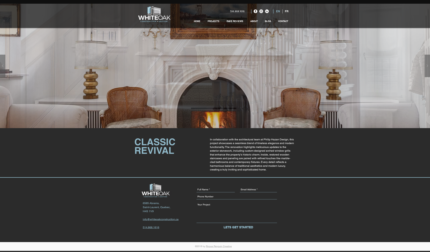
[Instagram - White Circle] (261, 11)
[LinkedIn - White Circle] (267, 11)
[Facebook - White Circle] (255, 11)
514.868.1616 (237, 11)
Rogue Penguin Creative (219, 246)
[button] (215, 66)
